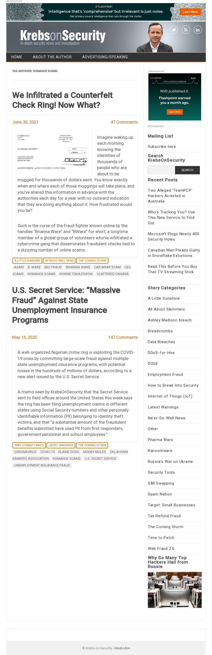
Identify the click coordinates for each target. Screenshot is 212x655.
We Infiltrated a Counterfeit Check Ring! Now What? (62, 100)
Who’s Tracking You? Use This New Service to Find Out (171, 217)
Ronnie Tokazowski (76, 274)
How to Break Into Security (173, 385)
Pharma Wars (160, 439)
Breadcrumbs (160, 331)
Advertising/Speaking (105, 57)
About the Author (52, 57)
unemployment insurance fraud (42, 465)
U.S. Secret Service (100, 458)
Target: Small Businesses (171, 505)
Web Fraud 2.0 (161, 548)
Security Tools (161, 472)
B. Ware (34, 267)
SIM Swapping (161, 483)
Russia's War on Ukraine (170, 461)
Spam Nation (160, 494)
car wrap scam (107, 267)
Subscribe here (162, 146)
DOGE (153, 363)
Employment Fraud (29, 445)
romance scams (42, 274)
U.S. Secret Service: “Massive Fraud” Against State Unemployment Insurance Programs (66, 305)
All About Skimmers (166, 309)
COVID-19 (47, 452)
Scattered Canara (113, 274)
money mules (94, 452)
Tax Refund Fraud (164, 516)
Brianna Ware (78, 267)
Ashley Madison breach (170, 320)
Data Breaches (161, 342)
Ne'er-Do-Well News (59, 260)
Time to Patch (161, 537)
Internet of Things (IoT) (170, 396)
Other (153, 429)
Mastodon (122, 648)
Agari (19, 267)
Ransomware (160, 450)
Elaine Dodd (68, 452)
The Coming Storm (92, 260)
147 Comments (123, 337)
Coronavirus (25, 452)
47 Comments (124, 122)
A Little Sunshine (27, 260)
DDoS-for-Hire (161, 352)
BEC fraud (53, 267)
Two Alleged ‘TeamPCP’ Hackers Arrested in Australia (170, 196)
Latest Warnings (61, 445)
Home (16, 57)
